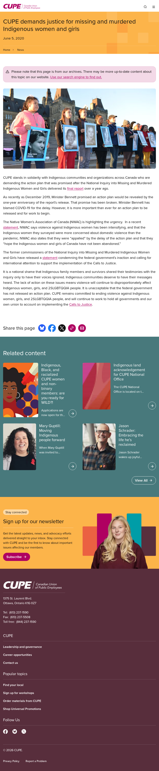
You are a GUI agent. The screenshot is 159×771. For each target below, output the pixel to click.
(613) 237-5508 (20, 617)
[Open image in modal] (79, 128)
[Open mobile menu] (153, 6)
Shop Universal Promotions (22, 709)
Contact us (10, 663)
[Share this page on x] (62, 328)
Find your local (13, 685)
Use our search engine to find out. (76, 76)
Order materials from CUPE (22, 701)
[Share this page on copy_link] (72, 328)
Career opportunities (17, 655)
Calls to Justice (80, 304)
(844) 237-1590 (26, 621)
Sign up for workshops (18, 693)
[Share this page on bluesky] (42, 328)
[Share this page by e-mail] (82, 328)
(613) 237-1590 (19, 612)
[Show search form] (145, 6)
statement (10, 227)
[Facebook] (5, 731)
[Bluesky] (14, 731)
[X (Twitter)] (24, 731)
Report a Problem (36, 761)
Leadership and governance (22, 647)
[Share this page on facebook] (52, 328)
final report (75, 188)
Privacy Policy (11, 761)
